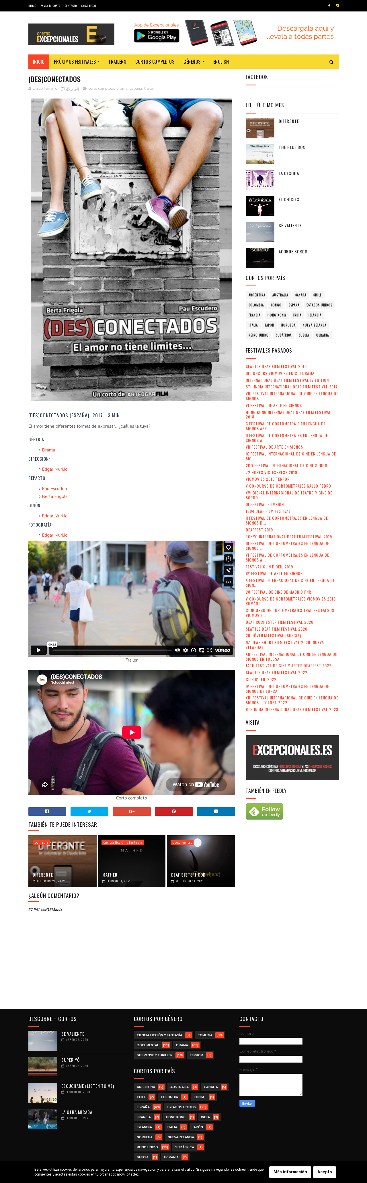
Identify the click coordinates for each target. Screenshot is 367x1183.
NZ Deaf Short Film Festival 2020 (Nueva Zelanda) (285, 644)
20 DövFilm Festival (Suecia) (273, 635)
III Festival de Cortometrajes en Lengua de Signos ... (287, 545)
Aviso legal (89, 5)
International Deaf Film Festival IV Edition (287, 380)
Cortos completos (154, 61)
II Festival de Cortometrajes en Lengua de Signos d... (287, 520)
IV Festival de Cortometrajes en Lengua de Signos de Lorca (287, 688)
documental (182, 842)
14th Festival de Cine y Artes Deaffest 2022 (288, 665)
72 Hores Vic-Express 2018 (271, 472)
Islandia (315, 315)
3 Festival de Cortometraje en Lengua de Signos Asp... (286, 426)
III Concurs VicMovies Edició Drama (280, 373)
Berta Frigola (55, 496)
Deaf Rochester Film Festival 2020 (279, 622)
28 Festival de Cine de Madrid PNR (278, 592)
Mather (110, 874)
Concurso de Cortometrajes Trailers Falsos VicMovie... (290, 612)
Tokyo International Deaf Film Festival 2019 (289, 536)
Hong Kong (277, 315)
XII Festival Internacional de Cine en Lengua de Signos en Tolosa (291, 656)
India (297, 315)
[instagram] (337, 5)
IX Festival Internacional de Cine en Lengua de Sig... (291, 456)
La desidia (289, 173)
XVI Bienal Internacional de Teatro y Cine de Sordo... (289, 495)
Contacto (71, 5)
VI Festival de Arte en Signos (274, 405)
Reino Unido (259, 335)
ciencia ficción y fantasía (122, 842)
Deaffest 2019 (259, 530)
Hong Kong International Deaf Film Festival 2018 (288, 414)
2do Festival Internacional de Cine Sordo (286, 465)
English (221, 61)
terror (196, 1055)
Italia (253, 325)
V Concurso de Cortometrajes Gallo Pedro (288, 486)
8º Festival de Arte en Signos (274, 573)
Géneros (192, 61)
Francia (254, 315)
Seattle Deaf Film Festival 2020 (276, 629)
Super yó (70, 1060)
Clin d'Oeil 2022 (261, 679)
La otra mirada (76, 1112)
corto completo (101, 88)
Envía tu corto (50, 5)
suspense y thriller (155, 1055)
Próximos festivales (75, 61)
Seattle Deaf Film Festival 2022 (276, 672)
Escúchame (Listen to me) (87, 1086)
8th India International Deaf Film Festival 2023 (292, 709)
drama (121, 88)
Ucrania (322, 335)
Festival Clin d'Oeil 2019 (269, 567)
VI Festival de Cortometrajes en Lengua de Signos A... (287, 557)
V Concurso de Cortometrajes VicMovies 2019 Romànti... (291, 601)
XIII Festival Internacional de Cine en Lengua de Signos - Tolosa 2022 (292, 700)
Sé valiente (290, 225)
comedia (41, 842)
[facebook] (329, 5)
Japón (269, 325)
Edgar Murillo (55, 469)
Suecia (304, 335)
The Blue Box (292, 147)
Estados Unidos (319, 305)
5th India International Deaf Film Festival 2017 (292, 387)
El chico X (289, 199)
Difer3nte (43, 874)
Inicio (32, 5)
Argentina (257, 295)
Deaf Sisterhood (188, 874)
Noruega (288, 325)
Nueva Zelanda (314, 325)
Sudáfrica (284, 335)
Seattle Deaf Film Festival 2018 (276, 366)
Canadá (300, 295)
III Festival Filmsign (265, 504)
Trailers (117, 61)
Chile (317, 295)
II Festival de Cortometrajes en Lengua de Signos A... (287, 437)
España (136, 88)
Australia (280, 295)
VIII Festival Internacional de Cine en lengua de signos (292, 395)
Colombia (256, 305)
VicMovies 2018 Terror (268, 479)
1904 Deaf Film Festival (268, 511)
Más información (290, 1172)
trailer (149, 88)
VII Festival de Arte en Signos (274, 447)
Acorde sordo (293, 251)
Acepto (324, 1172)
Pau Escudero (55, 489)
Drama (48, 450)
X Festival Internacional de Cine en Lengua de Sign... (290, 582)
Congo (276, 305)
